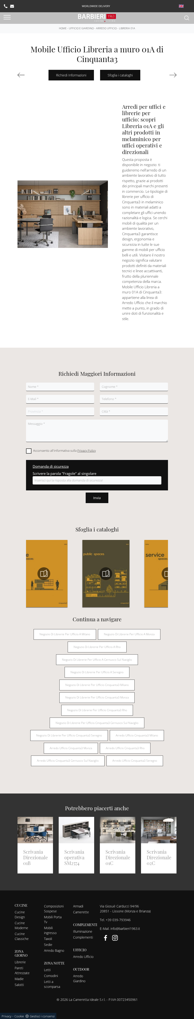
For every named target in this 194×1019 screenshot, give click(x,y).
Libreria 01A (127, 28)
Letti (47, 970)
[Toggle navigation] (7, 17)
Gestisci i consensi (42, 1016)
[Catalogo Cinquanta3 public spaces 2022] (84, 573)
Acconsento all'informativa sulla (64, 450)
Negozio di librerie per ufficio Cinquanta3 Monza (97, 697)
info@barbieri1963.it (125, 928)
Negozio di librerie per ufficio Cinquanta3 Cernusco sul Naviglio (97, 723)
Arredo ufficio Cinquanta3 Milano (137, 735)
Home (62, 28)
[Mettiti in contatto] (12, 6)
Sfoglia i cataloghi (120, 75)
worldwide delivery (96, 6)
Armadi (78, 906)
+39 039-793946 (118, 920)
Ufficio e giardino (81, 28)
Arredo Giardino (79, 978)
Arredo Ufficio (106, 28)
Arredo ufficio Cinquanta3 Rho (125, 748)
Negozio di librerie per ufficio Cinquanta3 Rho (97, 710)
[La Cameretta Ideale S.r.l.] (97, 17)
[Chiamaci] (6, 6)
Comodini (51, 975)
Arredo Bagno (54, 950)
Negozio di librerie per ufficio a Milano (65, 634)
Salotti (19, 984)
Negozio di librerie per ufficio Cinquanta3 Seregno (69, 735)
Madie (19, 979)
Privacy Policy (86, 450)
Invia (97, 498)
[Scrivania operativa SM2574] (28, 75)
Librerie (20, 962)
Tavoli (48, 938)
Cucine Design (20, 914)
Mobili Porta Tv (53, 919)
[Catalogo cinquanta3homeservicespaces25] (146, 573)
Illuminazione (82, 931)
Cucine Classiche (22, 936)
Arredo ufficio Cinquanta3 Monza (71, 748)
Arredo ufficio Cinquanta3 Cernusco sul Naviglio (68, 761)
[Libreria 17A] (165, 75)
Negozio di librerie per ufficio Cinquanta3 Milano (97, 685)
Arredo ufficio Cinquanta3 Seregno (134, 761)
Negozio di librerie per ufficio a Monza (129, 634)
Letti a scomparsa (52, 984)
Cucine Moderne (21, 925)
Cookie (19, 1016)
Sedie (48, 944)
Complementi (83, 937)
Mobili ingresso (50, 930)
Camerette (81, 912)
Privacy (6, 1016)
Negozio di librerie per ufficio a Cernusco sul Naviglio (97, 660)
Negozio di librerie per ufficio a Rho (97, 647)
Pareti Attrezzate (22, 970)
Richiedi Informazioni (71, 75)
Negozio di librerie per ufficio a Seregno (97, 672)
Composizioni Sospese (54, 908)
